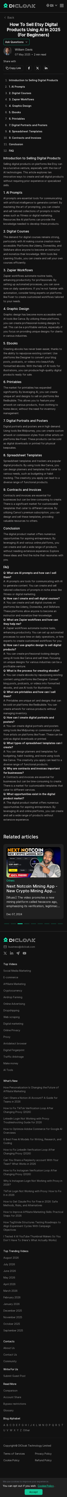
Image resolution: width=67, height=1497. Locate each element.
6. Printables (17, 118)
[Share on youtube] (24, 953)
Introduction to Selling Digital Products (33, 80)
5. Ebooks (15, 112)
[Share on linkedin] (11, 953)
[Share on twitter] (5, 953)
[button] (51, 5)
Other (26, 1430)
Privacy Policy (43, 1453)
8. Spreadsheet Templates (25, 131)
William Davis (24, 49)
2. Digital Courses (20, 93)
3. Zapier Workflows (21, 99)
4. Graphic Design (20, 105)
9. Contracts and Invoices (25, 137)
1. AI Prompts (17, 86)
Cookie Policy (11, 1460)
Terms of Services (14, 1453)
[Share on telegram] (18, 953)
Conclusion (16, 144)
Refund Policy (43, 1460)
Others (12, 880)
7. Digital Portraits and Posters (28, 125)
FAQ (11, 150)
